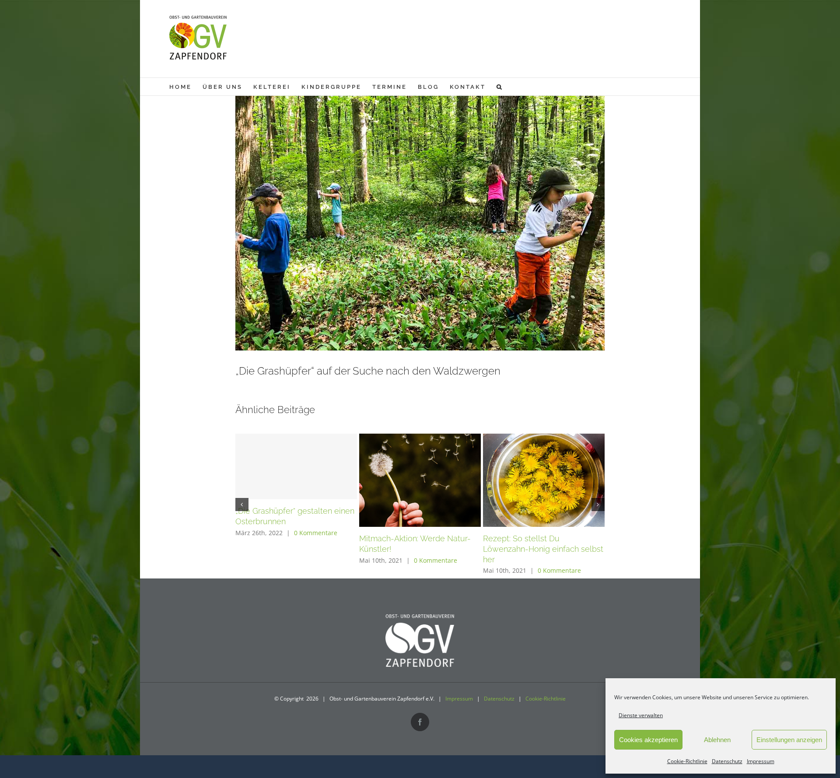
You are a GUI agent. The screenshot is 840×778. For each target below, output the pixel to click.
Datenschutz (727, 761)
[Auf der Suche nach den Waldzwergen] (420, 211)
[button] (500, 86)
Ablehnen (717, 739)
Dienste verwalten (641, 715)
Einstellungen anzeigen (789, 739)
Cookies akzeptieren (648, 739)
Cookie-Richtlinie (687, 761)
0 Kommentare (315, 533)
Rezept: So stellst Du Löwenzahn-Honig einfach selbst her (543, 549)
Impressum (760, 761)
